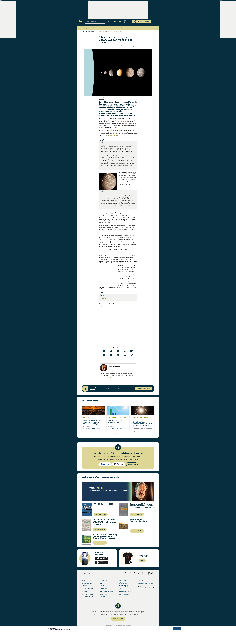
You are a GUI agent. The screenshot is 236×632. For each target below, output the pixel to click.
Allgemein (84, 580)
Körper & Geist (103, 586)
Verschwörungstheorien (124, 593)
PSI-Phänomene (96, 28)
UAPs (115, 428)
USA (124, 428)
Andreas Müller (102, 46)
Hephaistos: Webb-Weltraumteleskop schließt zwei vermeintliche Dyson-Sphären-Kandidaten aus (142, 424)
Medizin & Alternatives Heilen (107, 591)
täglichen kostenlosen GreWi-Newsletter (124, 251)
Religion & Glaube (123, 582)
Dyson (137, 429)
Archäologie (85, 28)
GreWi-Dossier (103, 580)
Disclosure (111, 417)
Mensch (143, 28)
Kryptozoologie (103, 588)
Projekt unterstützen (143, 21)
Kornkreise (102, 585)
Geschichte (84, 591)
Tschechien (98, 428)
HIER (103, 251)
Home (83, 31)
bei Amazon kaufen (101, 514)
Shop (142, 560)
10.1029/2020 (124, 121)
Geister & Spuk (85, 590)
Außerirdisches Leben (90, 31)
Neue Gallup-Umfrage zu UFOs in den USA (116, 421)
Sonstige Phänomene (110, 28)
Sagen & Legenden (123, 583)
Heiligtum (88, 428)
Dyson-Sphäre (142, 429)
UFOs (121, 28)
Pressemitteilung (114, 135)
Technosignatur (148, 429)
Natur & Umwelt (104, 594)
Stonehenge (93, 428)
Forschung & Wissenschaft (88, 588)
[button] (104, 351)
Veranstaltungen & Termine (125, 591)
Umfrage (121, 428)
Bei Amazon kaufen (100, 542)
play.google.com (101, 562)
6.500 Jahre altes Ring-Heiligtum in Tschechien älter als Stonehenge (91, 422)
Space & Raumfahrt (132, 28)
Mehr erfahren (132, 464)
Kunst (101, 590)
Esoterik (84, 586)
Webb (134, 431)
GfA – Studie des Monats (87, 594)
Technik (120, 588)
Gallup (112, 428)
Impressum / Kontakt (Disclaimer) (145, 583)
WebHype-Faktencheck (124, 594)
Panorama (102, 596)
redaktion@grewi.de (134, 21)
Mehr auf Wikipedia (93, 495)
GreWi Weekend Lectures (87, 596)
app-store (101, 558)
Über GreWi (152, 28)
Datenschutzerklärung (143, 582)
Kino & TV (102, 583)
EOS (105, 298)
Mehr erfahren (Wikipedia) (107, 377)
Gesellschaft (119, 417)
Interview (102, 582)
